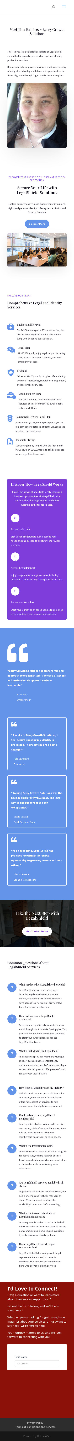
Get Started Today (37, 931)
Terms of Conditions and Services (35, 1427)
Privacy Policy (35, 1422)
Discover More (37, 223)
